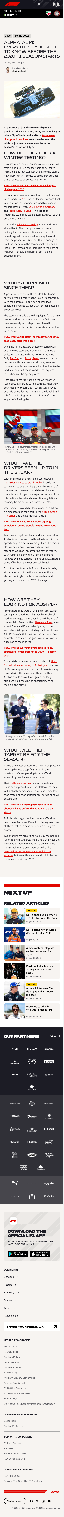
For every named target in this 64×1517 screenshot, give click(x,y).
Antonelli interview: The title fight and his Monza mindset (40, 991)
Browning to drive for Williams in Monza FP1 (39, 1008)
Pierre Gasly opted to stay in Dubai (23, 482)
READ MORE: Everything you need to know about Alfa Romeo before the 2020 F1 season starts (30, 651)
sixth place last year (21, 783)
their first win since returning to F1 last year (30, 663)
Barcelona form (43, 622)
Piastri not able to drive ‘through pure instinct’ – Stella (40, 969)
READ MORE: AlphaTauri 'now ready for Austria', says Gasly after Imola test (31, 339)
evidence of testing (27, 224)
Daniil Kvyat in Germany (41, 207)
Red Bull (14, 358)
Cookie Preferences (15, 1426)
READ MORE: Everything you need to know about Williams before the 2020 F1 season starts (28, 808)
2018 (24, 199)
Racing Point (32, 358)
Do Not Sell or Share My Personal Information (29, 1404)
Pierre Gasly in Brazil (20, 211)
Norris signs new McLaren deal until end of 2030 (41, 931)
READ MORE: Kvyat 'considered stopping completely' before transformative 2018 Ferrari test (31, 525)
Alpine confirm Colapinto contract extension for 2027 (40, 951)
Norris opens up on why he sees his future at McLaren (41, 916)
